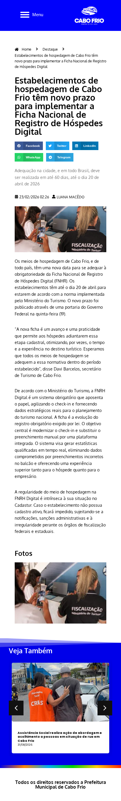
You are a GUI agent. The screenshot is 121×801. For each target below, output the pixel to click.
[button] (29, 146)
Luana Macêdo (71, 197)
